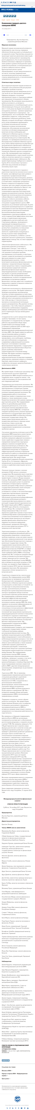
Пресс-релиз (5, 1078)
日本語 (17, 20)
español (8, 20)
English (3, 20)
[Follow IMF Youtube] (11, 2)
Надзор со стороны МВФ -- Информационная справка (14, 1074)
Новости (4, 1060)
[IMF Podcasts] (13, 2)
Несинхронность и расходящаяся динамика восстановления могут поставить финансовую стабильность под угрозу (15, 1088)
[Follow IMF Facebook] (3, 2)
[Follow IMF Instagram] (7, 2)
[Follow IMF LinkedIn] (5, 2)
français (13, 20)
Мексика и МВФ (6, 1070)
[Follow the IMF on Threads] (9, 2)
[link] (4, 16)
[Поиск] (32, 7)
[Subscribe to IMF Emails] (15, 2)
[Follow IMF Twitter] (1, 2)
